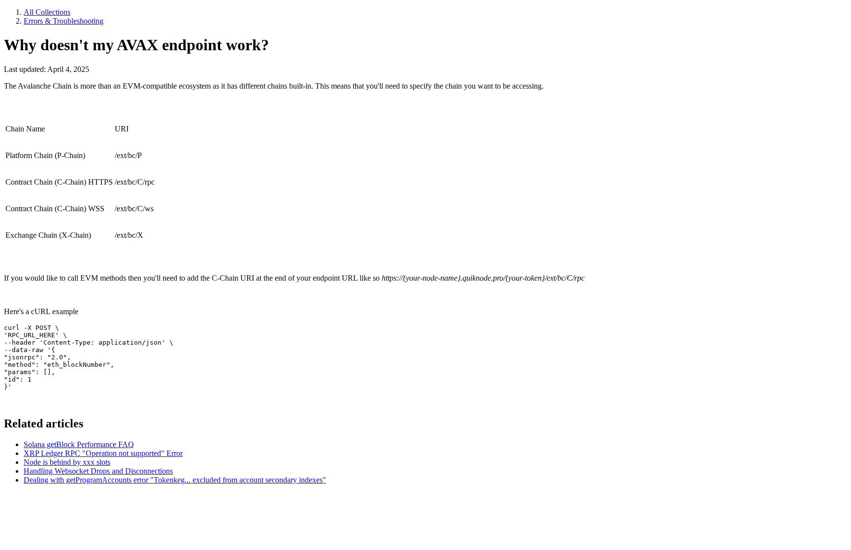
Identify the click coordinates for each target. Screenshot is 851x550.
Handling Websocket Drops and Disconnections (98, 471)
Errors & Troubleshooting (63, 21)
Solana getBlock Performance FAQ (79, 444)
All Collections (47, 12)
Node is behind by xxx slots (67, 462)
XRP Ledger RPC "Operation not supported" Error (103, 453)
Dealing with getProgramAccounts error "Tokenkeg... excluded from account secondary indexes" (175, 480)
